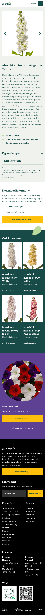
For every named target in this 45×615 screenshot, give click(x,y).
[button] (37, 3)
